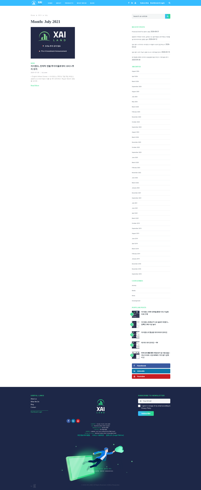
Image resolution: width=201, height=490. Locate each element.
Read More (35, 86)
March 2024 (135, 137)
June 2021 (135, 208)
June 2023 (135, 157)
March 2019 (135, 248)
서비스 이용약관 (98, 435)
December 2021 (136, 193)
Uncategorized (136, 301)
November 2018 (136, 269)
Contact (33, 407)
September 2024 (136, 127)
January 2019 (136, 259)
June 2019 (135, 238)
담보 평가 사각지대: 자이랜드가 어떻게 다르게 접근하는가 (148, 44)
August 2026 (135, 71)
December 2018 (136, 264)
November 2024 (136, 117)
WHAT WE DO (82, 3)
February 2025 (136, 112)
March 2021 (135, 218)
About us (34, 399)
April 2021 (135, 213)
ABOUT (58, 3)
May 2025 (134, 101)
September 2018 (136, 274)
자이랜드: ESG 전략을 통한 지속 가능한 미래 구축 (155, 313)
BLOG (92, 3)
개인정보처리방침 (83, 435)
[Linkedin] (132, 3)
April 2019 (135, 243)
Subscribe (144, 3)
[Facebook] (129, 3)
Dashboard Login (157, 3)
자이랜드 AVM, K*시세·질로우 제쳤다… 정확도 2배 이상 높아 (155, 323)
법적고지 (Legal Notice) (115, 435)
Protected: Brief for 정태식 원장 (141, 31)
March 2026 (135, 81)
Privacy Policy (146, 408)
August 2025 (135, 91)
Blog (32, 404)
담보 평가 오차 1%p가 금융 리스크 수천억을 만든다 (146, 52)
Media (134, 290)
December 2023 (136, 142)
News (33, 63)
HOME (50, 3)
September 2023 (136, 152)
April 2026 (135, 76)
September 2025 (136, 86)
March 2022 (135, 183)
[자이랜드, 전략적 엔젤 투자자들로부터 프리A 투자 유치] (53, 43)
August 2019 (135, 233)
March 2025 (135, 107)
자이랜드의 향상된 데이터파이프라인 (154, 332)
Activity (134, 285)
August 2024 (135, 132)
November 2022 (136, 172)
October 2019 (136, 223)
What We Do (35, 402)
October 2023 (136, 147)
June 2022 (135, 178)
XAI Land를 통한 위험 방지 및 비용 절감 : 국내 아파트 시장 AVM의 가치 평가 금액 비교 (155, 355)
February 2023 (136, 167)
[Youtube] (135, 3)
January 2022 (136, 188)
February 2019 (136, 253)
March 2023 (135, 162)
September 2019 (136, 228)
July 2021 (134, 203)
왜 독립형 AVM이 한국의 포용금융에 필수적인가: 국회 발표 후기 (150, 57)
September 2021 (136, 198)
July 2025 (134, 96)
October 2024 (136, 122)
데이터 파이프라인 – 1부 (149, 342)
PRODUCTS (69, 3)
